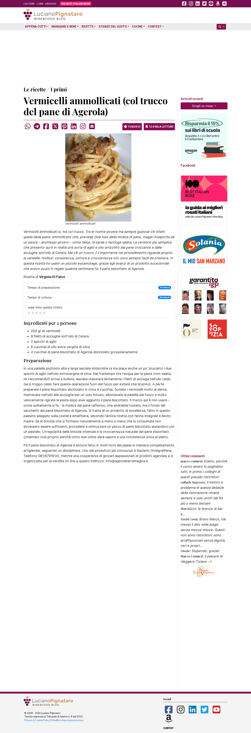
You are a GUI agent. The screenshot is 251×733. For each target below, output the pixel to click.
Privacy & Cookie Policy (37, 720)
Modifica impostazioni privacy (68, 720)
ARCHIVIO (50, 3)
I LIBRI (40, 3)
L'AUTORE (29, 3)
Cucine (137, 26)
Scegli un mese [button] (203, 106)
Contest (155, 26)
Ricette (88, 26)
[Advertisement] (125, 57)
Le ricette (35, 89)
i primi (59, 89)
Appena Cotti (35, 26)
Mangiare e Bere (63, 26)
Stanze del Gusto (113, 26)
